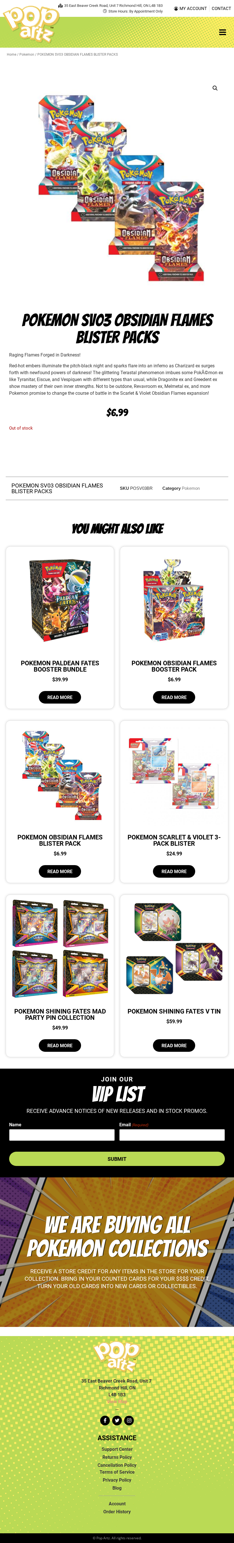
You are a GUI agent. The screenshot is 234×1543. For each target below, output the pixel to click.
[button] (215, 88)
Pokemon (26, 54)
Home (11, 54)
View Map (117, 1401)
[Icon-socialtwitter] (117, 1420)
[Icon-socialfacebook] (105, 1420)
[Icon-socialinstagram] (129, 1420)
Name (15, 1124)
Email (133, 1124)
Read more (59, 697)
